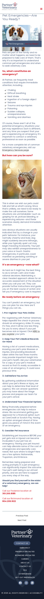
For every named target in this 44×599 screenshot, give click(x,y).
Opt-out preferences (25, 577)
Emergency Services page (15, 150)
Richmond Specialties (25, 555)
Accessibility (36, 593)
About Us (25, 563)
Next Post (22, 520)
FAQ (25, 570)
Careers (25, 559)
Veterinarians (25, 574)
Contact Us (22, 543)
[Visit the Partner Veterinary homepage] (22, 533)
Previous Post (22, 516)
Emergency (25, 548)
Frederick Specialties (25, 551)
